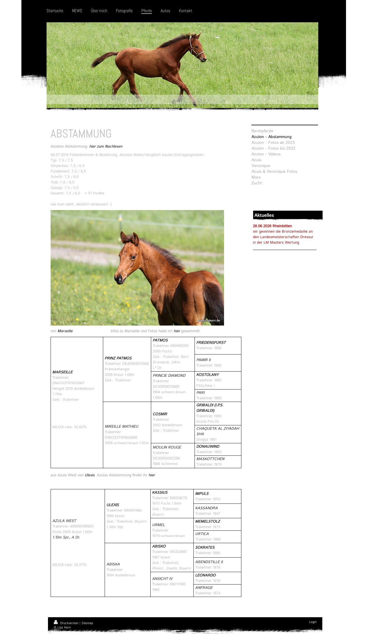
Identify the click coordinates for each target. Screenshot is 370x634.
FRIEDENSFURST (211, 343)
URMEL (158, 525)
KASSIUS (159, 492)
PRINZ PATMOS (118, 358)
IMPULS (201, 494)
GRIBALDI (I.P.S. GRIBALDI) (209, 408)
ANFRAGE (203, 588)
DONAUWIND (207, 446)
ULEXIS (112, 505)
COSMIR (160, 414)
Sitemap (87, 623)
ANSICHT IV (162, 579)
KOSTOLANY (207, 375)
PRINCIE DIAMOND (169, 375)
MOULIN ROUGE (167, 447)
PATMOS (160, 340)
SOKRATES (204, 547)
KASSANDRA (206, 508)
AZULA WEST (64, 521)
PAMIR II (203, 360)
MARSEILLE (63, 372)
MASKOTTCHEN (210, 459)
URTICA (202, 534)
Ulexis (90, 475)
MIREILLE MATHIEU (121, 426)
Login (313, 622)
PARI (200, 393)
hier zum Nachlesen (105, 146)
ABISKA (113, 564)
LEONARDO (205, 575)
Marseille (65, 331)
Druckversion (69, 623)
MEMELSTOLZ (207, 521)
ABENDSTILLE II (209, 562)
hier (177, 331)
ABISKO (159, 546)
